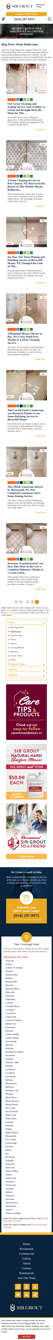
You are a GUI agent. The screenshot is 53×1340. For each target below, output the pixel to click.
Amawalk (9, 961)
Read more (40, 129)
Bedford (9, 978)
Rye (7, 1153)
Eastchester (10, 1027)
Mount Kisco (11, 1097)
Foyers (13, 643)
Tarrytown (9, 1181)
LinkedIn (27, 1295)
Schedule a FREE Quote (26, 14)
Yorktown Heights (13, 1213)
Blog (8, 610)
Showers (14, 651)
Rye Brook (10, 1157)
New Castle (10, 1108)
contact (10, 612)
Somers (8, 1174)
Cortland (9, 1003)
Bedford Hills (11, 982)
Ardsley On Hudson (14, 968)
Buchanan (9, 996)
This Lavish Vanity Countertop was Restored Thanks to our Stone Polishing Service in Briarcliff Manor (25, 415)
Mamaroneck (11, 1083)
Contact (26, 1268)
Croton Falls (10, 1017)
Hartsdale (9, 1048)
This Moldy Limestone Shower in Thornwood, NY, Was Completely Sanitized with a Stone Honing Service (25, 491)
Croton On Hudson (13, 1020)
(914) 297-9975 (24, 19)
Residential (26, 1248)
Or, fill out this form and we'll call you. (26, 920)
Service (12, 669)
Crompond (10, 1010)
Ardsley (8, 964)
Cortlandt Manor (12, 1006)
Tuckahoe (9, 1188)
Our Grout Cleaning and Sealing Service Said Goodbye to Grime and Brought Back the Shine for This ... (26, 108)
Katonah (9, 1066)
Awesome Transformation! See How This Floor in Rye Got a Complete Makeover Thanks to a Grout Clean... (25, 568)
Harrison (9, 1045)
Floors (13, 639)
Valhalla (8, 1192)
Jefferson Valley (12, 1062)
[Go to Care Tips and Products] (26, 712)
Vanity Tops (16, 655)
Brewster (9, 985)
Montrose (9, 1094)
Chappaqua (10, 999)
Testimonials (26, 1273)
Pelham (8, 1129)
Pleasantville (10, 1136)
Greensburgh (11, 1041)
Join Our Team (26, 1278)
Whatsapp (24, 99)
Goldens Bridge (12, 1034)
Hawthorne (10, 1055)
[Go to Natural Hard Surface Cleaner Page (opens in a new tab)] (26, 771)
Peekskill (9, 1125)
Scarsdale (9, 1160)
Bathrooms (15, 631)
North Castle (10, 1115)
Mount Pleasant (12, 1101)
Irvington (9, 1059)
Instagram (18, 1287)
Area (11, 622)
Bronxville (10, 992)
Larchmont (10, 1069)
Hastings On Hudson (14, 1052)
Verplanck (9, 1195)
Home (26, 1244)
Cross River (10, 1013)
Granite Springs (12, 1038)
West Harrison (11, 1202)
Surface (12, 674)
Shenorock (10, 1164)
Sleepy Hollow (11, 1171)
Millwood (9, 1087)
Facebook (17, 99)
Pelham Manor (11, 1132)
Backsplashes (17, 627)
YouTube (18, 1295)
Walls (13, 659)
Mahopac (9, 1080)
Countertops (16, 635)
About (26, 1263)
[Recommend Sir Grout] (26, 831)
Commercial (26, 1253)
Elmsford (9, 1031)
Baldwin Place (11, 975)
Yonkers (9, 1210)
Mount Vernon (11, 1104)
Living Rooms (17, 647)
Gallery (26, 1258)
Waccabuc (9, 1199)
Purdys (8, 1150)
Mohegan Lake (11, 1090)
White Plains (10, 1206)
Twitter (21, 99)
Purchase (9, 1146)
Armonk (9, 971)
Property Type (16, 663)
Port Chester (10, 1139)
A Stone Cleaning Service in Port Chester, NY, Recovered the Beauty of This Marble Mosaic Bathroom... (26, 185)
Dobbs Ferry (10, 1024)
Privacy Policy (30, 1323)
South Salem (10, 1178)
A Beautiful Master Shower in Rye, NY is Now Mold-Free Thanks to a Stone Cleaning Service (24, 338)
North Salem (10, 1118)
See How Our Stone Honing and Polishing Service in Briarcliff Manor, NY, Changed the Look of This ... (26, 261)
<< (16, 602)
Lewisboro (10, 1073)
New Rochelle (11, 1111)
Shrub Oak (10, 1167)
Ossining (9, 1122)
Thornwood (10, 1185)
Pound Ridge (11, 1143)
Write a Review (3, 18)
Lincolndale (10, 1076)
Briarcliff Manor (12, 989)
